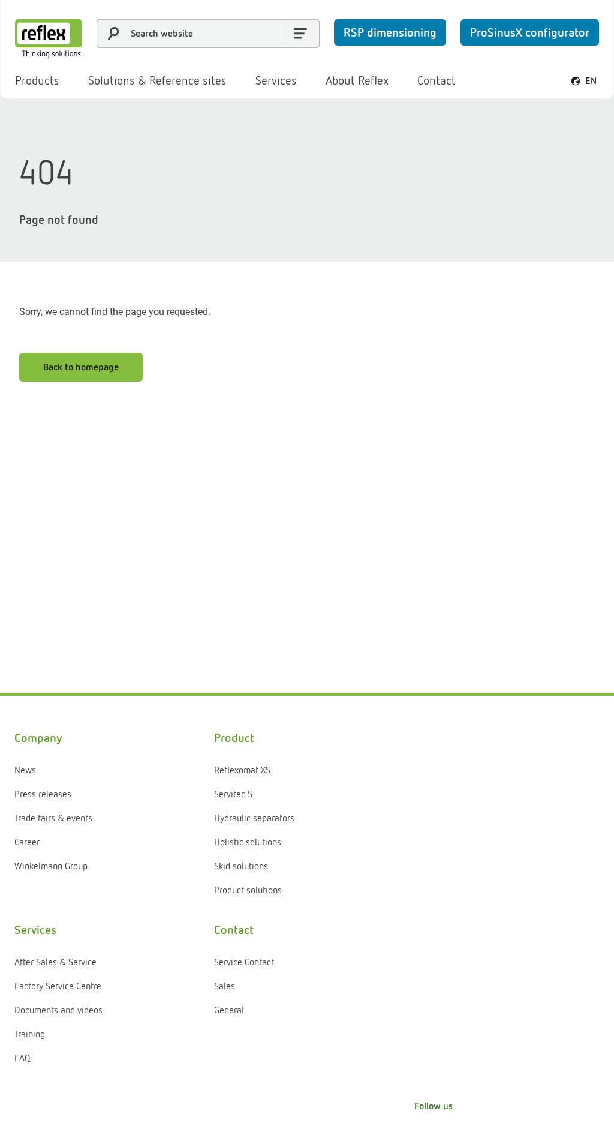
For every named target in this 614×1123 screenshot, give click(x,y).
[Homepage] (48, 38)
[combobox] (208, 33)
